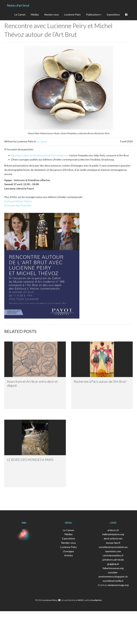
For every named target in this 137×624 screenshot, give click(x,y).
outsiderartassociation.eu (113, 546)
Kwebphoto (96, 600)
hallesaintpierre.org (113, 534)
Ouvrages (68, 551)
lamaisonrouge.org (118, 585)
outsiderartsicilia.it (113, 580)
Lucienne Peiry (72, 14)
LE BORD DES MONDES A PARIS (30, 460)
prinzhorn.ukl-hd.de (113, 559)
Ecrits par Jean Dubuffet (17, 205)
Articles (68, 555)
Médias (35, 14)
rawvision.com (113, 551)
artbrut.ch (113, 530)
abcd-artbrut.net (113, 538)
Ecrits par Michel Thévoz (18, 201)
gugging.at (113, 563)
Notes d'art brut (18, 5)
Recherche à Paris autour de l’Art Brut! (100, 381)
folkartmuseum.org (113, 568)
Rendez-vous (51, 14)
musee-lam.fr (113, 542)
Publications (93, 14)
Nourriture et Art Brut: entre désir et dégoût (32, 383)
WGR (80, 600)
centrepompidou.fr (113, 555)
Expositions (113, 14)
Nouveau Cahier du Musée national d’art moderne (39, 155)
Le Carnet (20, 14)
